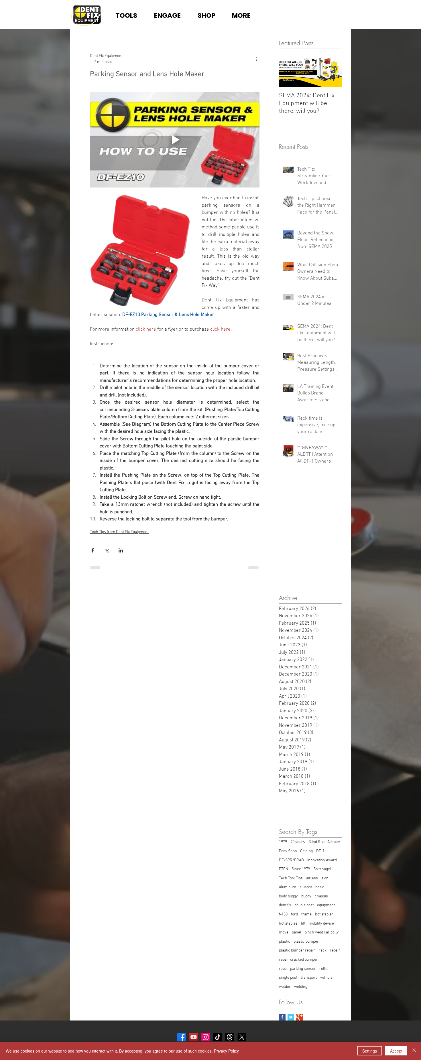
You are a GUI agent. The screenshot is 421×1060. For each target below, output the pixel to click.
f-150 (283, 914)
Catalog (306, 851)
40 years (297, 842)
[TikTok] (217, 1037)
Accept (396, 1051)
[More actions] (256, 59)
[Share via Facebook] (92, 550)
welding (300, 986)
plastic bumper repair (297, 950)
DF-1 (320, 851)
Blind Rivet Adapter (324, 842)
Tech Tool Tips (291, 878)
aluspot (306, 887)
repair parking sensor (297, 968)
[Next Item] (332, 70)
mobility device (321, 923)
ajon (324, 878)
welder (285, 986)
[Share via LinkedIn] (120, 550)
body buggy (288, 896)
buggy (306, 896)
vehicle (326, 977)
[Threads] (229, 1037)
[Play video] (174, 139)
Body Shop (288, 851)
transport (309, 977)
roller (324, 968)
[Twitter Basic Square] (291, 1017)
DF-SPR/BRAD (291, 860)
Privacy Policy (226, 1051)
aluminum (287, 887)
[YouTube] (193, 1037)
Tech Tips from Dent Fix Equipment (119, 532)
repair (335, 950)
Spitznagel (322, 869)
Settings (369, 1051)
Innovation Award (322, 860)
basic (319, 887)
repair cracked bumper (298, 959)
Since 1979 (301, 869)
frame (306, 914)
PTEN (283, 869)
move (283, 932)
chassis (321, 896)
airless (312, 878)
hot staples (288, 923)
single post (288, 977)
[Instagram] (205, 1037)
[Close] (414, 1050)
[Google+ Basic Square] (299, 1017)
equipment (326, 905)
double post (304, 905)
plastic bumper (306, 941)
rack (322, 950)
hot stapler (324, 914)
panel (296, 932)
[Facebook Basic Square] (282, 1017)
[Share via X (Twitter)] (106, 550)
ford (294, 914)
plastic (284, 941)
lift (303, 923)
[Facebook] (181, 1037)
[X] (241, 1037)
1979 (283, 842)
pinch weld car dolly (322, 932)
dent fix (285, 905)
